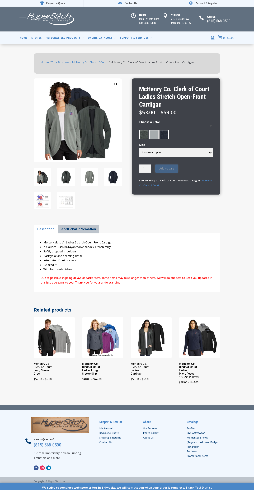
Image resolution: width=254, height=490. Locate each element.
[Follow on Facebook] (36, 467)
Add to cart (166, 168)
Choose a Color (149, 122)
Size (142, 145)
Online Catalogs (100, 38)
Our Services (150, 428)
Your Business (60, 62)
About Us (148, 437)
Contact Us (105, 442)
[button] (116, 84)
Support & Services (134, 38)
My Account (106, 428)
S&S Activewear (196, 433)
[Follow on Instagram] (42, 467)
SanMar (191, 428)
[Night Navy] (164, 134)
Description (45, 229)
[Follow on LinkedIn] (48, 467)
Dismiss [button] (207, 487)
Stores (36, 38)
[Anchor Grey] (144, 134)
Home (23, 38)
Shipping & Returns (110, 437)
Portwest (192, 451)
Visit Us (175, 14)
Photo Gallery (150, 433)
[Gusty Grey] (154, 134)
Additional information (78, 229)
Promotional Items (197, 456)
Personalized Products (63, 38)
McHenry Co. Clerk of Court (90, 62)
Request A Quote (109, 433)
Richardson (193, 446)
